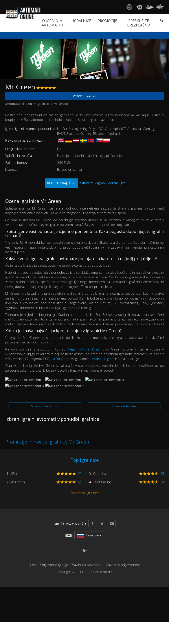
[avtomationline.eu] (22, 13)
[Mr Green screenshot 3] (104, 379)
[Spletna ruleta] (129, 7)
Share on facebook (45, 406)
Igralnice (82, 20)
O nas (32, 564)
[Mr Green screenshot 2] (64, 379)
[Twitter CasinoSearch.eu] (102, 523)
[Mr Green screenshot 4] (24, 385)
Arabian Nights (103, 358)
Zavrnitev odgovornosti (123, 564)
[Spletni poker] (149, 7)
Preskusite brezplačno (138, 23)
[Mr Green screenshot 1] (24, 379)
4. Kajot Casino (100, 482)
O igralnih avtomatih (52, 23)
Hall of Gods (60, 358)
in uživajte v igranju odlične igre (86, 183)
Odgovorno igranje (54, 564)
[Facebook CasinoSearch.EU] (92, 523)
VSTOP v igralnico (84, 96)
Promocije (107, 20)
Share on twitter (124, 406)
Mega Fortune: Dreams (86, 349)
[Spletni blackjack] (139, 7)
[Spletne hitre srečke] (160, 7)
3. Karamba (97, 473)
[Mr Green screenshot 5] (64, 385)
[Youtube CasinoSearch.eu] (112, 523)
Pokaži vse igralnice (84, 493)
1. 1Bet (12, 473)
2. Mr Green (16, 482)
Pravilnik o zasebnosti (87, 564)
